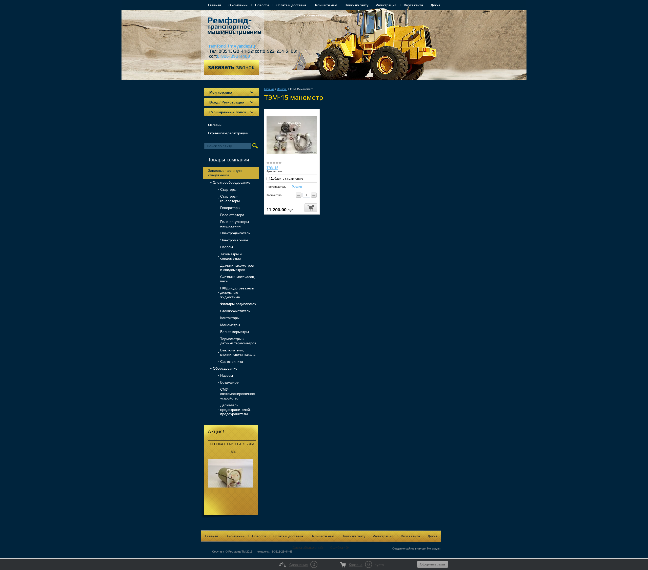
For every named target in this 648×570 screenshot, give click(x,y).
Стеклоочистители (235, 311)
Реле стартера (232, 215)
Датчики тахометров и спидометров (237, 267)
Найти (255, 146)
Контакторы (229, 318)
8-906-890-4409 (233, 56)
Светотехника (231, 362)
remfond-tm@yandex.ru (232, 46)
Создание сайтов (403, 548)
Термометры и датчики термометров (238, 341)
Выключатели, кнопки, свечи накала (237, 352)
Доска (435, 5)
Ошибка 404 (343, 15)
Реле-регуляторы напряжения (234, 224)
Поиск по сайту (356, 5)
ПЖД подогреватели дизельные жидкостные (237, 292)
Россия (297, 186)
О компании (238, 5)
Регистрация (386, 5)
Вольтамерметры (234, 332)
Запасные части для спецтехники (225, 172)
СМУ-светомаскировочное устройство (237, 393)
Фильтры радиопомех (238, 304)
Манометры (230, 325)
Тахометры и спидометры (231, 256)
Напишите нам (325, 5)
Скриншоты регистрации (228, 133)
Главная (214, 5)
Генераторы (230, 208)
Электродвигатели (235, 233)
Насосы (226, 247)
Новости (262, 5)
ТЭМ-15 (272, 168)
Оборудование (225, 368)
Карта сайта (413, 5)
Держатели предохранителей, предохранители (235, 409)
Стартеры (228, 189)
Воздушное (229, 382)
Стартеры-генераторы (230, 198)
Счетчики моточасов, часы (237, 279)
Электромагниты (234, 240)
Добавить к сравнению (286, 178)
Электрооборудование (231, 182)
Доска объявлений (310, 15)
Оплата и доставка (291, 5)
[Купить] (311, 207)
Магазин (214, 125)
